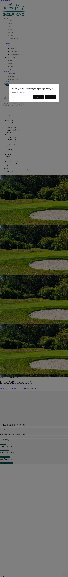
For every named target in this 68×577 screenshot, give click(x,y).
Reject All (38, 96)
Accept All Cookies (51, 96)
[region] (34, 93)
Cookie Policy (22, 92)
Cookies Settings (15, 96)
